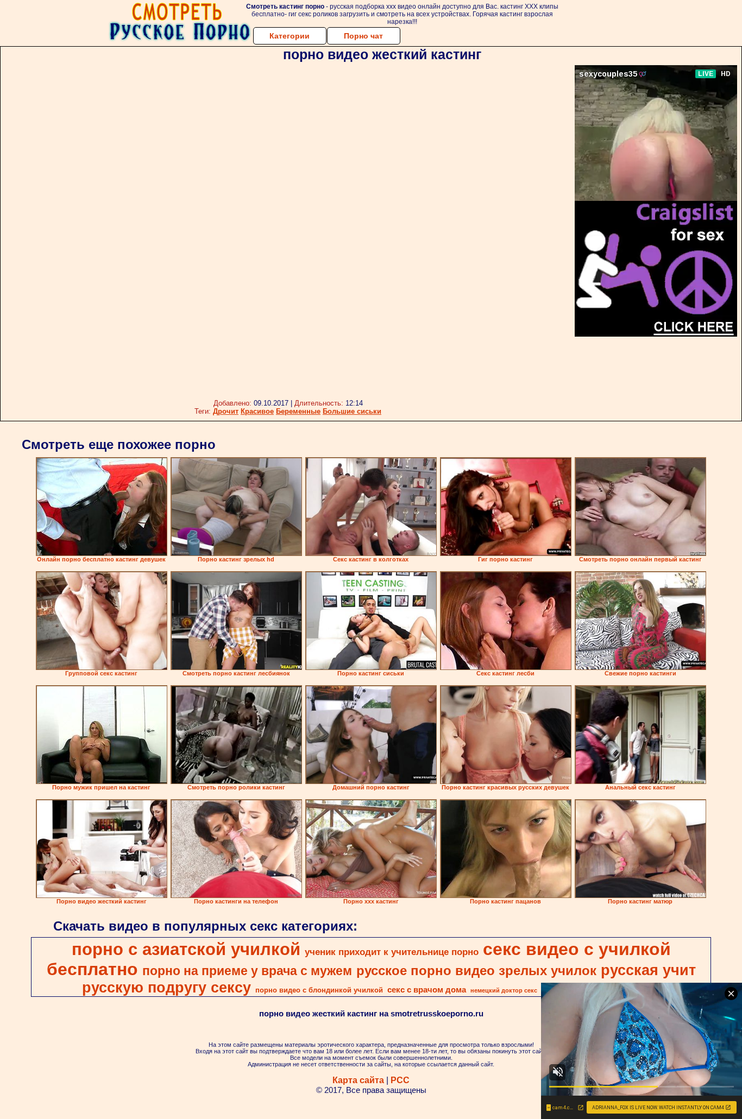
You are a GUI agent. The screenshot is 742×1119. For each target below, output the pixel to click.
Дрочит (225, 411)
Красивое (257, 411)
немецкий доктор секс (503, 990)
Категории (289, 35)
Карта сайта (358, 1080)
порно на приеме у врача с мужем (247, 971)
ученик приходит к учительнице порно (392, 951)
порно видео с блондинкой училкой (319, 990)
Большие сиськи (352, 411)
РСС (400, 1080)
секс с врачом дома (426, 989)
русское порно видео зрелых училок (476, 970)
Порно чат (363, 35)
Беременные (298, 411)
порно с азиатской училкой (186, 949)
